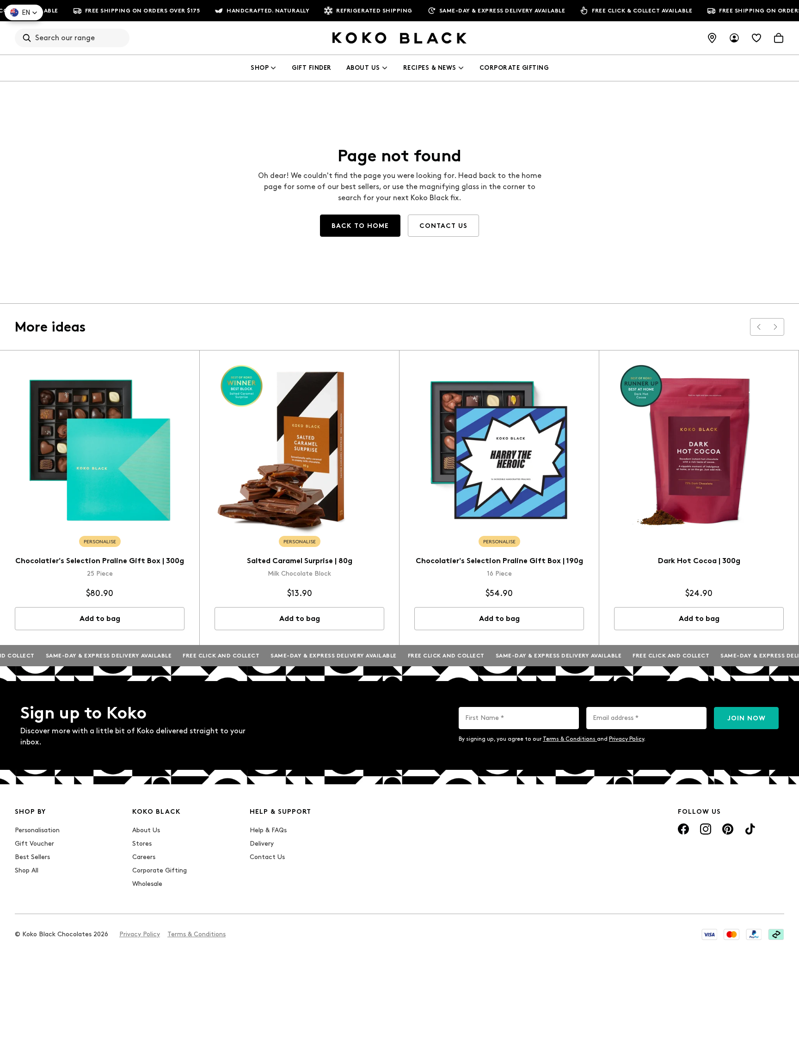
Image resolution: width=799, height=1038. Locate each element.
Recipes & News (429, 67)
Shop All (26, 870)
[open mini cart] (778, 37)
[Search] (26, 38)
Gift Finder (312, 67)
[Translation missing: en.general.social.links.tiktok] (750, 829)
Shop (260, 67)
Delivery (262, 844)
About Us (363, 67)
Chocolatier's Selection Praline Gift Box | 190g (499, 560)
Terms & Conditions (570, 739)
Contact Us (267, 857)
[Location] (712, 37)
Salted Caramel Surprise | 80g (299, 560)
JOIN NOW (746, 718)
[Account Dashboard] (734, 37)
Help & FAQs (268, 830)
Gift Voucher (34, 844)
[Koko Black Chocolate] (399, 38)
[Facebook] (683, 829)
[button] (23, 12)
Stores (142, 844)
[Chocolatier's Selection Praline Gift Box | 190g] (499, 450)
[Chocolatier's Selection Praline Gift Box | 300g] (99, 450)
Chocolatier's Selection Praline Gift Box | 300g (99, 560)
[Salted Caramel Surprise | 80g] (299, 450)
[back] (758, 327)
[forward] (775, 327)
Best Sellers (32, 857)
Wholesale (147, 884)
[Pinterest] (727, 829)
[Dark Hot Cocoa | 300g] (699, 450)
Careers (143, 857)
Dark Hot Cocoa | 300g (699, 560)
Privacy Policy (626, 739)
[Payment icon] (709, 934)
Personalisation (37, 830)
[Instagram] (705, 829)
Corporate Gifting (514, 67)
